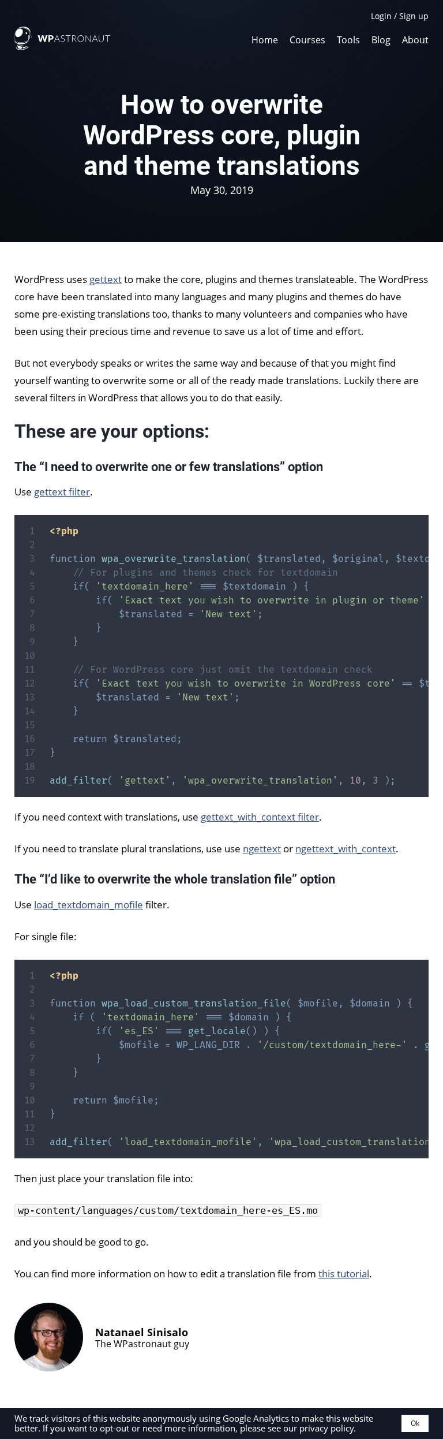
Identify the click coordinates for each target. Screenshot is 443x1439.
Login (381, 15)
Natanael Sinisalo (141, 1332)
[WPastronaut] (62, 46)
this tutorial (343, 1273)
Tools (348, 39)
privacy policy (326, 1428)
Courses (307, 39)
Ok (415, 1423)
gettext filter (62, 491)
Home (264, 39)
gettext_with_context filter (260, 816)
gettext (105, 279)
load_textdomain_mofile (88, 904)
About (415, 39)
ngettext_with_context (345, 848)
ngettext (262, 848)
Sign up (414, 15)
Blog (381, 39)
